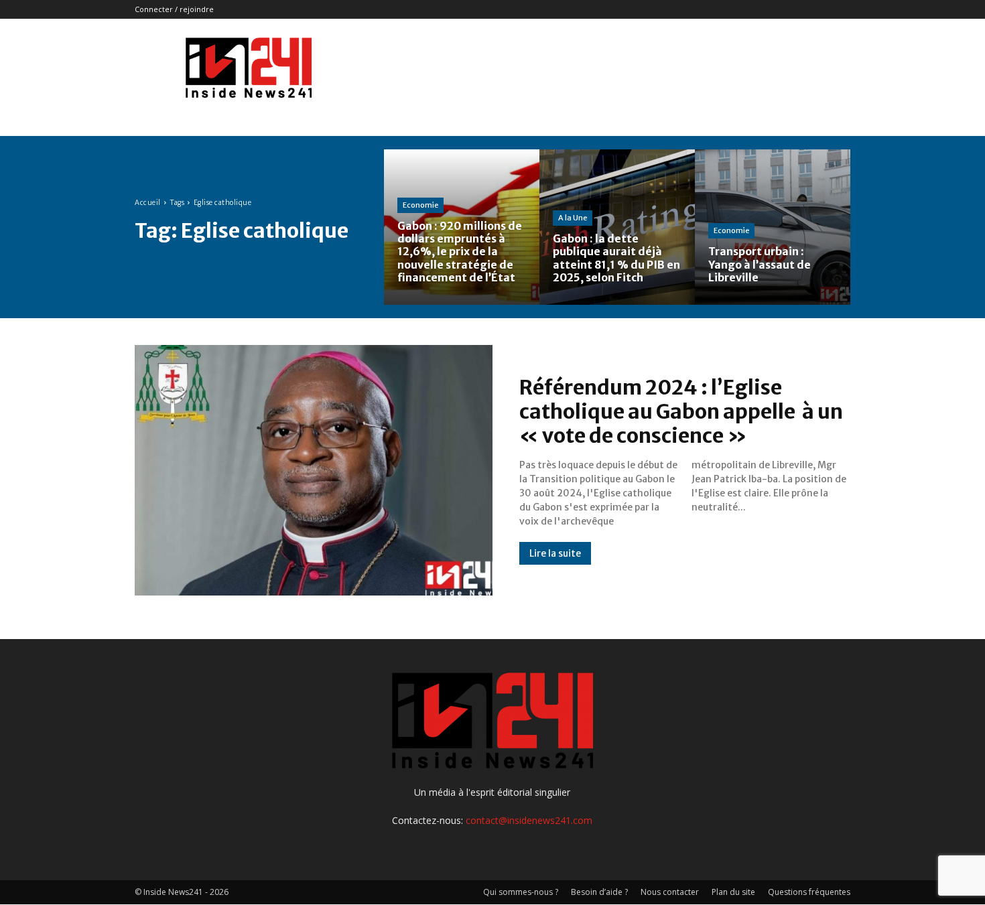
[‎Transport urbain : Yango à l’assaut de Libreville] (772, 227)
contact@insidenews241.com (529, 820)
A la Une (572, 217)
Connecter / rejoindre (174, 9)
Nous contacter (670, 892)
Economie (420, 205)
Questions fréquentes (809, 892)
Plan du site (733, 892)
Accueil (148, 202)
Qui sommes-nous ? (520, 892)
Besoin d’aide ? (599, 892)
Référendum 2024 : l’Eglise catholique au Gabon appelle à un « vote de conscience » (682, 411)
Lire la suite (555, 553)
